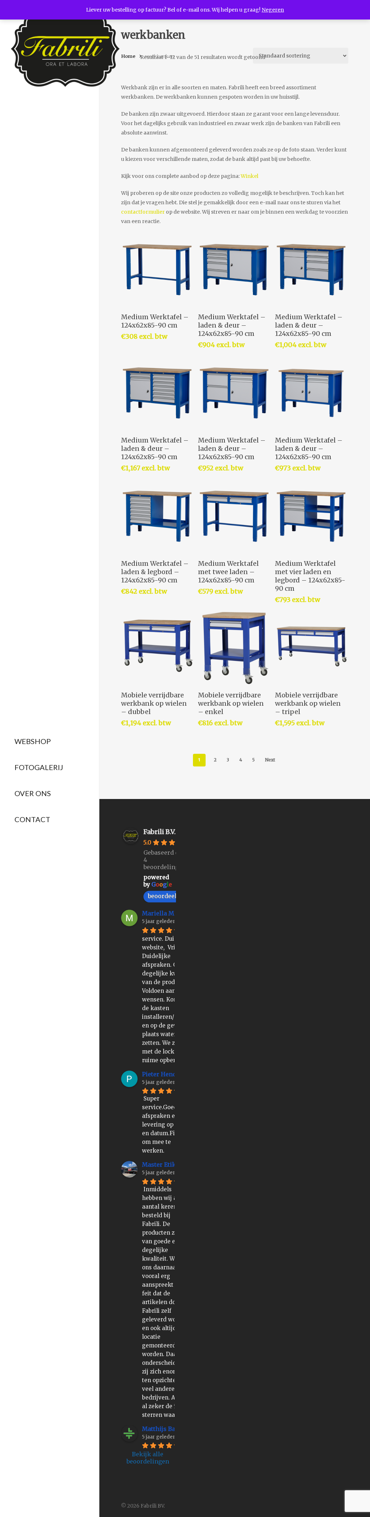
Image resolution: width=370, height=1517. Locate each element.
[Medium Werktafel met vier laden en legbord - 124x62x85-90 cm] (311, 516)
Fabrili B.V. (159, 832)
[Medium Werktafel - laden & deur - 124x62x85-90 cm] (234, 270)
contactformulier (143, 212)
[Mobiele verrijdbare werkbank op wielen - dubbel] (157, 648)
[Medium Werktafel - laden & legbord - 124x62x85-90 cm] (157, 516)
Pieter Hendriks (165, 1074)
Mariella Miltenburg (171, 913)
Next (270, 759)
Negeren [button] (273, 10)
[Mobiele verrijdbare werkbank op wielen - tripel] (311, 648)
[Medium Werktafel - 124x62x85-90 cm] (157, 270)
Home (128, 56)
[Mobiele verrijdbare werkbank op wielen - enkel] (234, 648)
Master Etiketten (166, 1164)
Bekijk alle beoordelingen (147, 1457)
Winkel (249, 176)
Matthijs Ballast (165, 1428)
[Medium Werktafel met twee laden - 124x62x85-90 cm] (234, 516)
